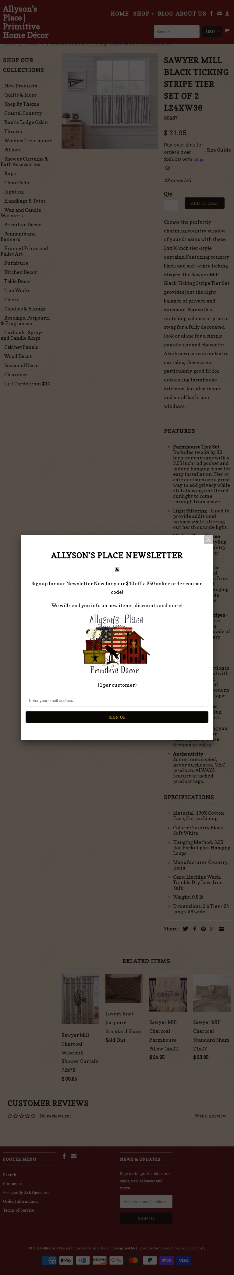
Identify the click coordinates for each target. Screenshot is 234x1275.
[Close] (208, 539)
